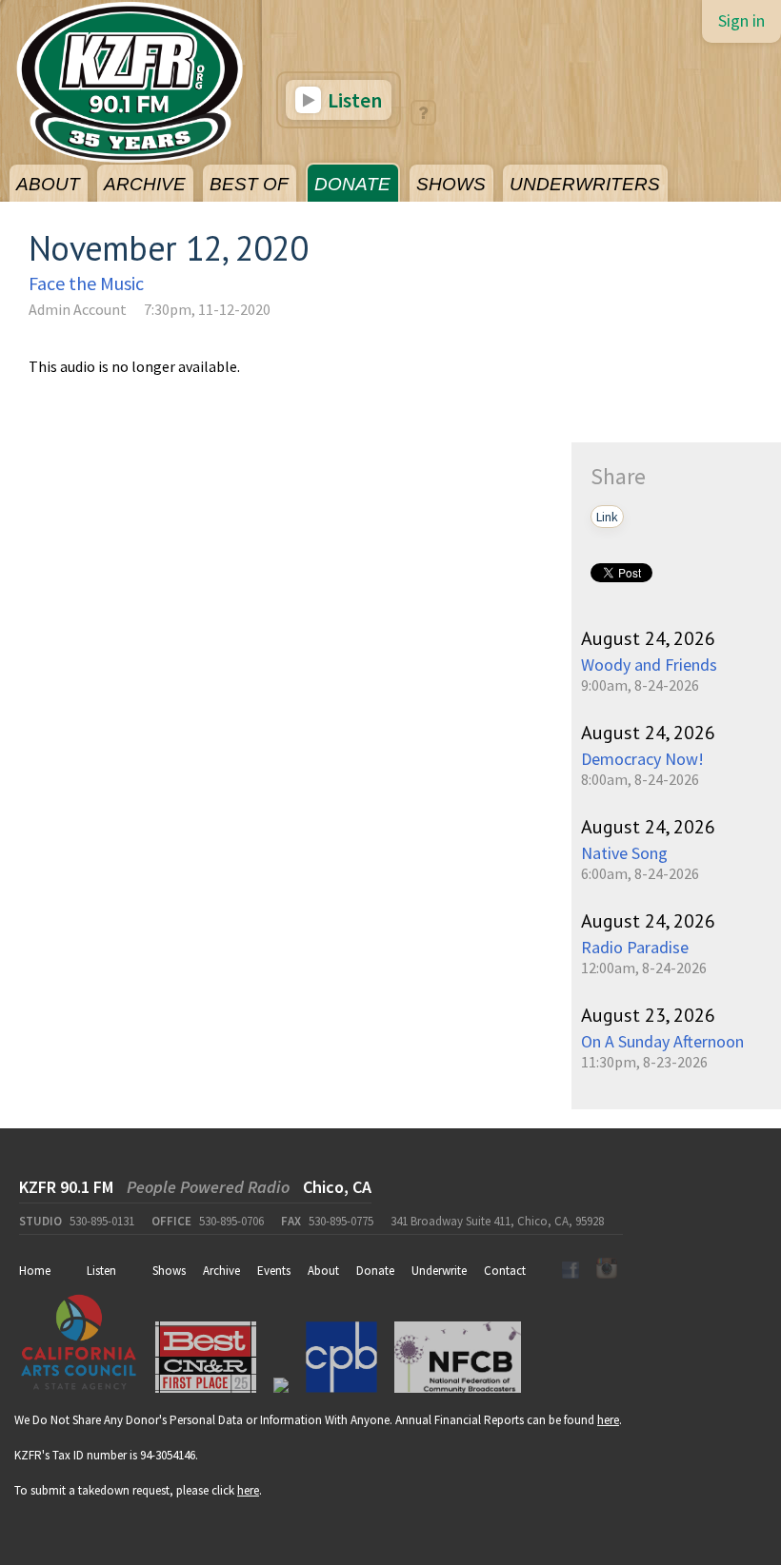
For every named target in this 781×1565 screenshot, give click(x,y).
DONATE (352, 184)
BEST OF (249, 184)
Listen (353, 100)
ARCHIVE (145, 184)
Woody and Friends (649, 664)
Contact (505, 1270)
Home (34, 1270)
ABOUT (48, 184)
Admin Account (78, 309)
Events (273, 1270)
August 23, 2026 (648, 1015)
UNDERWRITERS (585, 184)
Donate (375, 1270)
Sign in (741, 20)
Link (607, 516)
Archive (221, 1270)
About (323, 1270)
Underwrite (439, 1270)
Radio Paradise (635, 947)
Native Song (624, 853)
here (608, 1420)
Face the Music (86, 283)
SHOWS (451, 184)
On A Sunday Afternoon (662, 1041)
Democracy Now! (642, 759)
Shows (169, 1270)
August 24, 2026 (648, 638)
